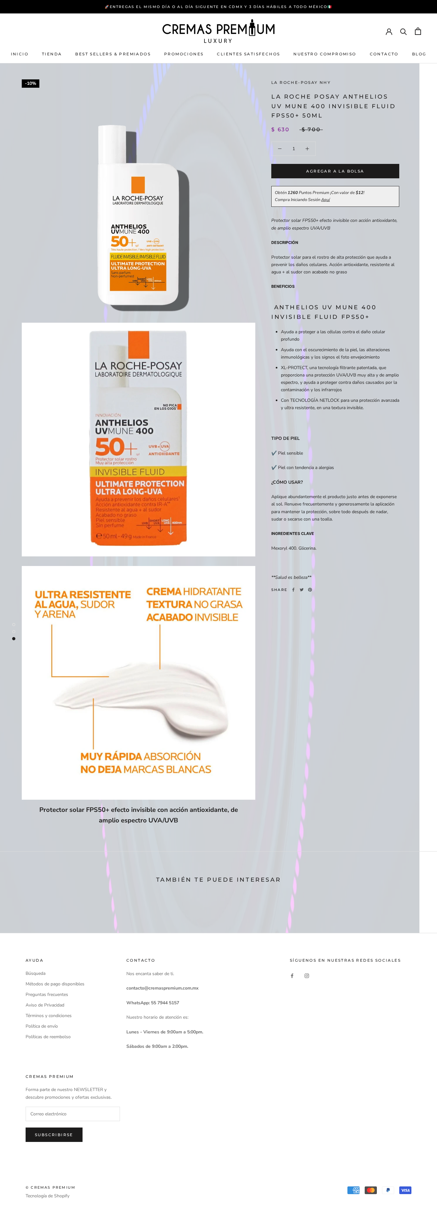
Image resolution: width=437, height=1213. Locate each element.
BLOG (419, 54)
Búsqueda (35, 973)
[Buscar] (403, 31)
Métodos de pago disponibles (55, 984)
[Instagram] (307, 975)
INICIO (19, 54)
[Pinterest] (310, 590)
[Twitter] (302, 590)
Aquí (325, 200)
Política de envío (42, 1026)
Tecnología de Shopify (47, 1196)
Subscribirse (54, 1134)
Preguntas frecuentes (47, 994)
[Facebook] (293, 590)
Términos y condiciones (49, 1016)
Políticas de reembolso (48, 1037)
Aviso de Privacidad (45, 1005)
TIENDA (52, 54)
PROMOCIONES (183, 54)
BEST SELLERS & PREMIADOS (113, 54)
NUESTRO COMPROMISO (324, 54)
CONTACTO (384, 54)
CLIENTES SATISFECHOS (248, 54)
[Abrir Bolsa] (418, 31)
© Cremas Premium (50, 1187)
